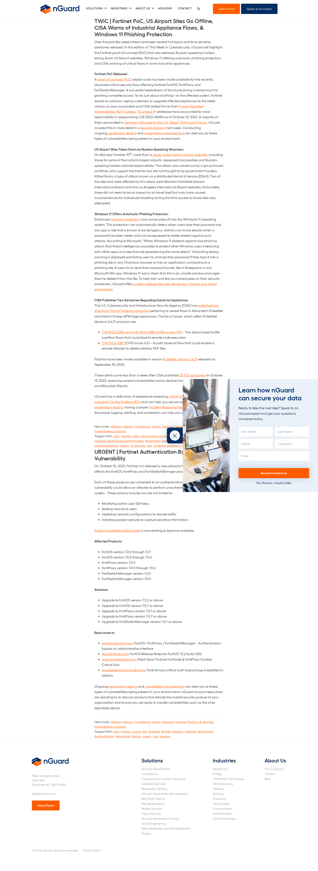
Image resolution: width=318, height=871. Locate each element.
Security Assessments (156, 768)
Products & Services (200, 722)
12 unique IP (147, 111)
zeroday (165, 736)
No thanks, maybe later (274, 483)
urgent (124, 445)
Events (156, 426)
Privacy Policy (92, 850)
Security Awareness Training (160, 818)
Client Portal (226, 8)
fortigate (154, 731)
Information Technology (228, 778)
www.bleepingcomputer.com (123, 670)
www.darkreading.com (119, 659)
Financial (168, 426)
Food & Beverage (224, 818)
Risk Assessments (153, 803)
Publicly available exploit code (117, 530)
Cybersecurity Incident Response (163, 778)
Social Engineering (154, 823)
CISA (135, 436)
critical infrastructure (153, 436)
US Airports (137, 445)
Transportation (222, 808)
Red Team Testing (153, 798)
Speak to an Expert (259, 8)
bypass (125, 436)
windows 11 (174, 445)
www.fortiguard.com (117, 643)
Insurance (219, 798)
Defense (218, 788)
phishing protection (125, 219)
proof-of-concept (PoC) (114, 79)
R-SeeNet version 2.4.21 (180, 359)
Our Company (274, 768)
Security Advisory (153, 128)
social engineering (106, 445)
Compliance (142, 426)
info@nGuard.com (44, 793)
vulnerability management (164, 133)
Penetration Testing (158, 440)
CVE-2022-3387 (113, 343)
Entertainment (222, 813)
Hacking (177, 731)
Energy (217, 773)
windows (159, 445)
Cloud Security (151, 813)
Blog (267, 778)
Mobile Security (152, 808)
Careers (270, 773)
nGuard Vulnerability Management (165, 793)
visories (199, 375)
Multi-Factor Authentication (125, 440)
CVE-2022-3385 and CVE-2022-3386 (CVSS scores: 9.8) (141, 332)
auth (116, 436)
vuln (149, 445)
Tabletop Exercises (154, 783)
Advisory (116, 426)
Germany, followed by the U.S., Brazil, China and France (165, 122)
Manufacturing (223, 783)
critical (136, 731)
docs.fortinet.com (115, 654)
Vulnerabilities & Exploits (110, 431)
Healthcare (220, 768)
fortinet (166, 731)
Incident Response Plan (166, 407)
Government (221, 803)
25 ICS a (186, 375)
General (180, 426)
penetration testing (122, 133)
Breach (128, 426)
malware (100, 440)
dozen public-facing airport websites (180, 154)
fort (144, 731)
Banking (218, 793)
